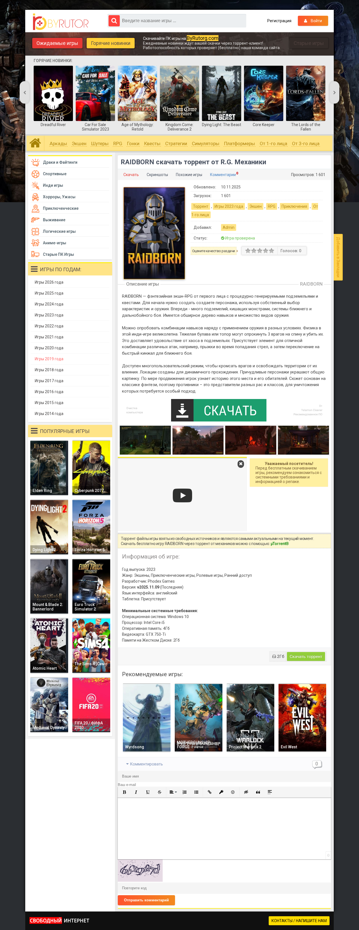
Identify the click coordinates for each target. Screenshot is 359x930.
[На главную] (62, 22)
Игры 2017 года (49, 381)
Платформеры (239, 143)
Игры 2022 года (49, 326)
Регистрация (279, 21)
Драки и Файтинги (60, 162)
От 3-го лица (305, 143)
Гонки (133, 143)
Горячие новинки (110, 43)
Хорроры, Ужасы (59, 197)
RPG (117, 143)
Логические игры (59, 231)
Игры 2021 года (49, 337)
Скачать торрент (306, 656)
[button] (124, 792)
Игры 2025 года (49, 293)
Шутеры (100, 143)
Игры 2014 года (49, 413)
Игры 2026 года (49, 282)
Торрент (200, 206)
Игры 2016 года (49, 391)
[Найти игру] (114, 20)
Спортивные (54, 174)
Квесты (152, 143)
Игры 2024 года (49, 304)
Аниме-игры (54, 243)
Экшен (79, 143)
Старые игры (309, 43)
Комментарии (223, 174)
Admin (228, 227)
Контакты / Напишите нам (299, 920)
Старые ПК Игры (58, 254)
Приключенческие (61, 208)
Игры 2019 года (49, 359)
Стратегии (176, 143)
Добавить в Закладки (338, 257)
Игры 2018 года (49, 370)
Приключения (294, 206)
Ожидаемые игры (57, 43)
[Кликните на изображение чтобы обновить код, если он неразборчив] (140, 880)
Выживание (54, 220)
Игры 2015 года (49, 402)
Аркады (58, 143)
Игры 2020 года (49, 348)
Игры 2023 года (229, 206)
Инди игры (53, 185)
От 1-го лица (273, 143)
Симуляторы (205, 143)
